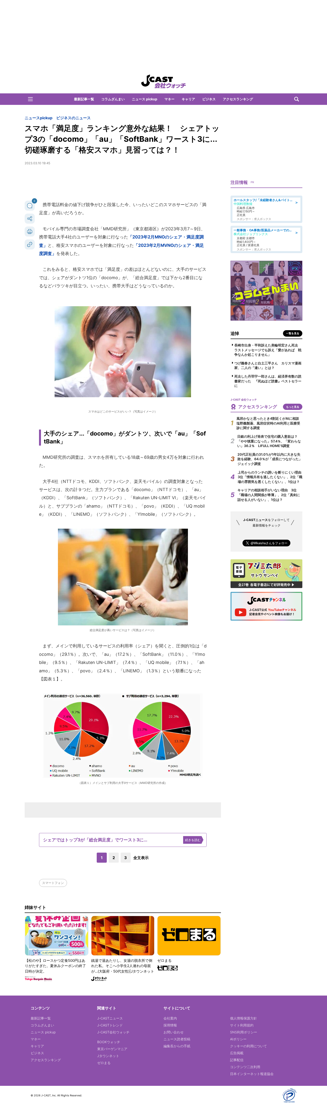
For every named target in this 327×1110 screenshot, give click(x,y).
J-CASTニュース (110, 1018)
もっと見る (292, 406)
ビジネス (209, 99)
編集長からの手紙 (177, 1046)
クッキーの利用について (248, 1046)
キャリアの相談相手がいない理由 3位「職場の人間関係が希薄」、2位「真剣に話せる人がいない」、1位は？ (268, 494)
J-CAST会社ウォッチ (113, 1032)
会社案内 (170, 1018)
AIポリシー (238, 1039)
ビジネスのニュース (73, 117)
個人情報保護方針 (243, 1018)
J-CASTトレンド (110, 1025)
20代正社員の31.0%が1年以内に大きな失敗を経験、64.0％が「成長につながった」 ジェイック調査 (271, 459)
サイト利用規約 (242, 1025)
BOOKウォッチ (108, 1042)
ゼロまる (104, 1063)
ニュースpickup (38, 117)
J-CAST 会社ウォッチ (163, 81)
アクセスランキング (238, 99)
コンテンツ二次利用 (245, 1067)
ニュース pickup (144, 99)
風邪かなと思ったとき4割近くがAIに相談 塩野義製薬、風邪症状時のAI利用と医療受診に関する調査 (269, 423)
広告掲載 (236, 1053)
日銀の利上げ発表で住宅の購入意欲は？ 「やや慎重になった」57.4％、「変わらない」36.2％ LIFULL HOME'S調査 (269, 441)
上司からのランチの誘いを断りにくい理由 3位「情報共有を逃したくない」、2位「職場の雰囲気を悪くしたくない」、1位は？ (271, 477)
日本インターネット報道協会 (252, 1074)
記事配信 (236, 1060)
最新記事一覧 (84, 99)
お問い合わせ (174, 1032)
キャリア (188, 99)
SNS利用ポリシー (243, 1032)
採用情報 (170, 1025)
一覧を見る (292, 333)
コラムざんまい (113, 99)
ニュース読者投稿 (177, 1039)
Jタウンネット (108, 1056)
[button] (30, 99)
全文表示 (141, 857)
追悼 (235, 333)
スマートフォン (53, 883)
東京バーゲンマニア (112, 1049)
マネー (169, 99)
